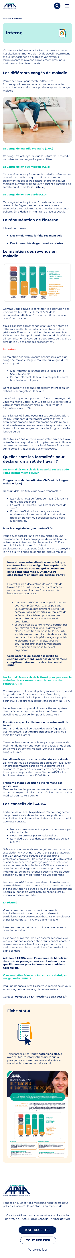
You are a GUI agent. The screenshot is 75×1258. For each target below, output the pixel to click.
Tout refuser (38, 1240)
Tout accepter (37, 1230)
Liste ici (39, 187)
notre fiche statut (50, 1053)
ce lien (31, 714)
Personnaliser (37, 1249)
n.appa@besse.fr (56, 996)
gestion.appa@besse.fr (38, 731)
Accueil (7, 18)
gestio (40, 996)
